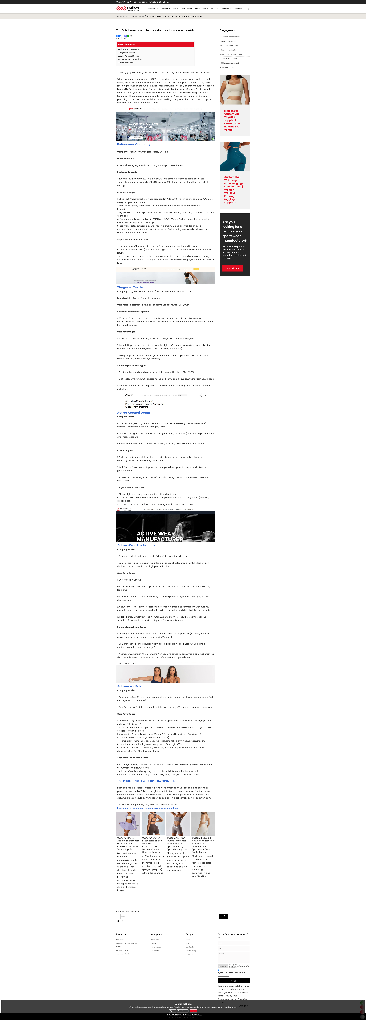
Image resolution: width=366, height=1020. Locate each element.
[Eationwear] (127, 8)
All (123, 16)
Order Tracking (191, 951)
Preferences (188, 1014)
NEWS (188, 940)
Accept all (193, 1011)
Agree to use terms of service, (232, 974)
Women (165, 8)
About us (225, 8)
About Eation (155, 940)
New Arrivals (120, 940)
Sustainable (155, 951)
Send (233, 981)
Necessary (171, 1014)
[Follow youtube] (118, 921)
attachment (223, 966)
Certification (190, 947)
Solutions (214, 8)
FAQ (187, 943)
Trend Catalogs (186, 8)
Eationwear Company (128, 49)
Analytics (179, 1014)
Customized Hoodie (122, 950)
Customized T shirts (123, 954)
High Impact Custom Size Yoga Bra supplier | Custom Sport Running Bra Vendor (233, 120)
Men (174, 8)
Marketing (196, 1014)
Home (119, 16)
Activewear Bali (125, 63)
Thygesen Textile (126, 53)
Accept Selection (183, 1011)
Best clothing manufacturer (135, 16)
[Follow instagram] (122, 921)
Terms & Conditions (223, 976)
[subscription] (223, 916)
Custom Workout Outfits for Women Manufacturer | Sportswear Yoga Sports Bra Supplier (177, 844)
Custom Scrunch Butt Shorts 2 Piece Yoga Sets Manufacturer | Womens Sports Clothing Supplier (152, 845)
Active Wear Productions (130, 59)
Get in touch (233, 268)
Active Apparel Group (128, 56)
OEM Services (153, 8)
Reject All (172, 1011)
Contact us (238, 8)
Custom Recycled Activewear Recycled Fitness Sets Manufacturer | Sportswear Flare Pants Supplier (203, 845)
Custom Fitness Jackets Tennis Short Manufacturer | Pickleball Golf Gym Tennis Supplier (128, 844)
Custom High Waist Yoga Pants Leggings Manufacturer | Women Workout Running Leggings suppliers (233, 189)
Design (153, 943)
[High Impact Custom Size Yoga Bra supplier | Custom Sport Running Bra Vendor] (235, 90)
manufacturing (200, 8)
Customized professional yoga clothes (126, 945)
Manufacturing (156, 947)
